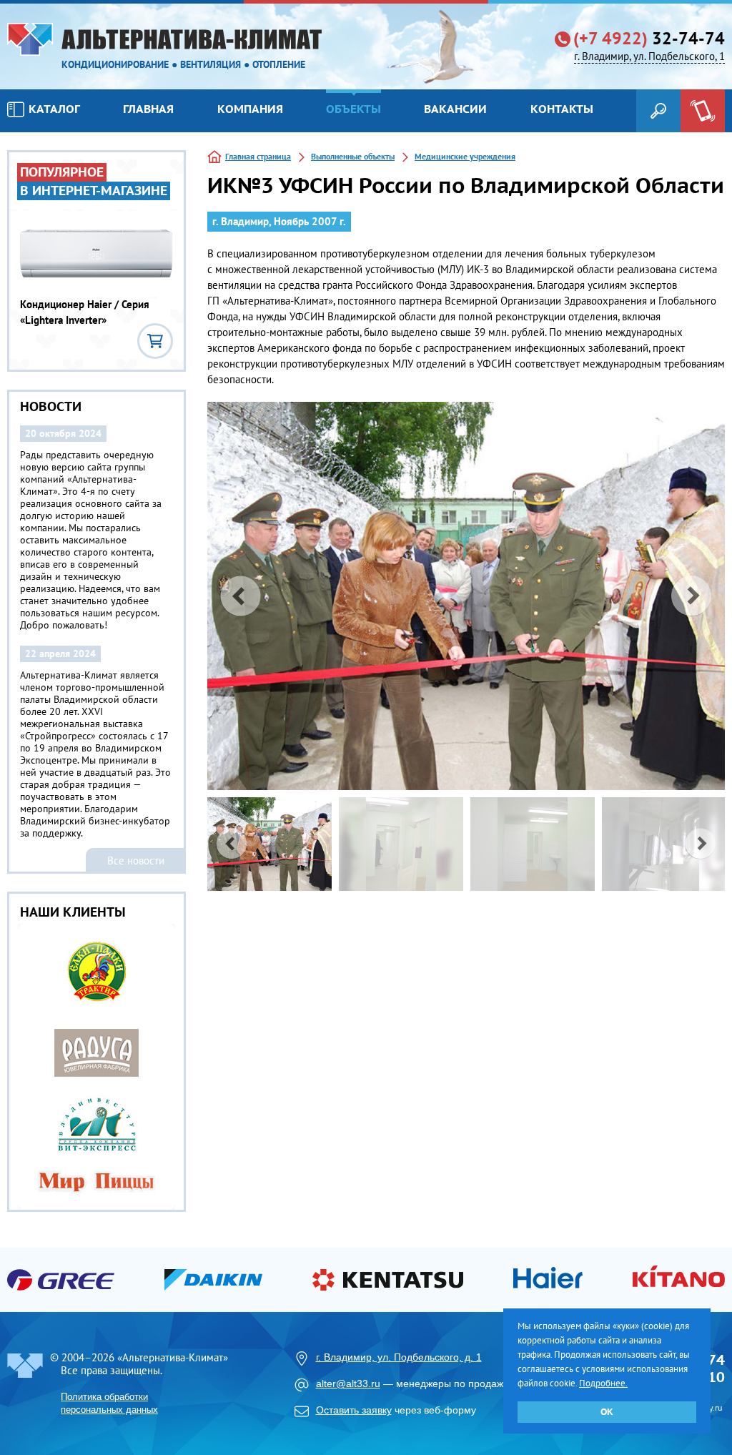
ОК (606, 1412)
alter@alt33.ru (348, 1383)
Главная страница (258, 156)
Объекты (353, 109)
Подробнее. (603, 1383)
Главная (148, 109)
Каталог (54, 109)
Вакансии (455, 109)
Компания (250, 109)
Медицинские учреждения (465, 156)
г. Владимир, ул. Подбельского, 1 (649, 56)
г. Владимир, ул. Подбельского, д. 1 (399, 1357)
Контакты (561, 109)
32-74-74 (649, 39)
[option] (466, 596)
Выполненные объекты (353, 156)
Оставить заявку (354, 1410)
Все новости (135, 860)
